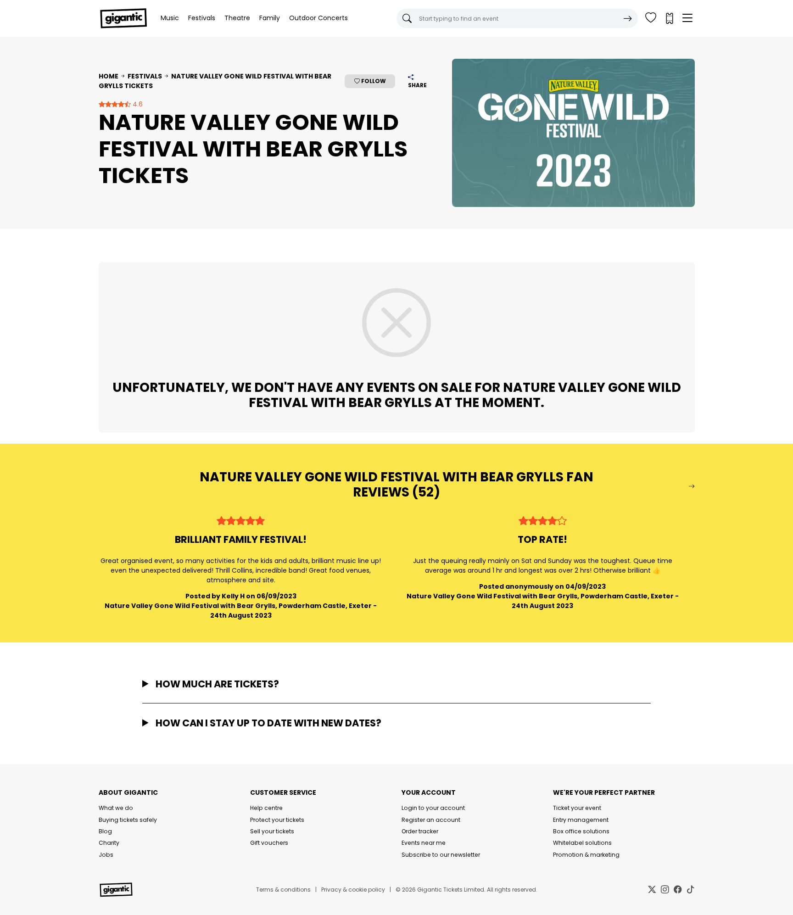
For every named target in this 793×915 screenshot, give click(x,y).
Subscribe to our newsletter (441, 855)
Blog (105, 831)
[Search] (627, 18)
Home (108, 76)
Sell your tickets (272, 831)
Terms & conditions (283, 889)
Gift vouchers (269, 843)
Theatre (237, 17)
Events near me (424, 843)
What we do (116, 808)
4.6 (137, 104)
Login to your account (433, 808)
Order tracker (420, 831)
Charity (109, 843)
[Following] (650, 18)
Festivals (201, 17)
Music (170, 17)
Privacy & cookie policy (353, 889)
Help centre (266, 808)
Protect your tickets (277, 820)
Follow (373, 81)
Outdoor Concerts (318, 17)
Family (269, 17)
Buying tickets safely (128, 820)
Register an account (431, 820)
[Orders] (669, 18)
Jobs (106, 855)
